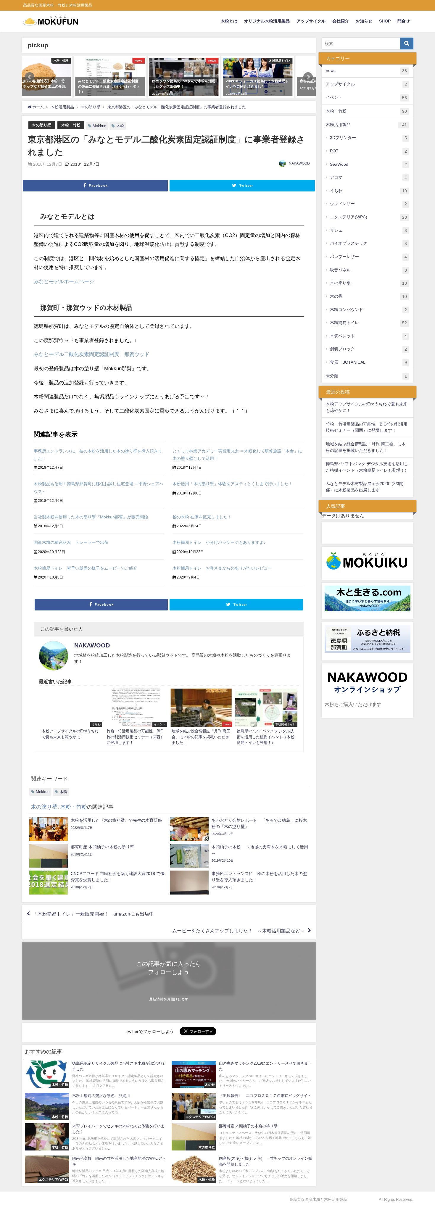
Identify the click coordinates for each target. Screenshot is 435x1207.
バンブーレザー (368, 256)
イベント (366, 97)
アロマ (368, 177)
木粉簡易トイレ (368, 322)
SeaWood (368, 164)
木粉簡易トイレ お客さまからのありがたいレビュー (222, 568)
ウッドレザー (368, 204)
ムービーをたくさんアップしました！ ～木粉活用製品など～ (238, 930)
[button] (29, 77)
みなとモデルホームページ (64, 281)
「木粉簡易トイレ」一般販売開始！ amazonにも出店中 (93, 913)
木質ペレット (368, 336)
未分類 (366, 376)
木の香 (368, 296)
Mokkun (99, 126)
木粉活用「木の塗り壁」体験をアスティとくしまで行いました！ (233, 484)
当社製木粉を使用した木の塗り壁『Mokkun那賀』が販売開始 (91, 517)
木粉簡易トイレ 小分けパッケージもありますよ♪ (219, 542)
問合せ (403, 21)
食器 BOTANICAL (368, 362)
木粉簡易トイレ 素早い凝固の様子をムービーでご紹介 (85, 568)
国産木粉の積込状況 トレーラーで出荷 (71, 542)
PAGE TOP (420, 1166)
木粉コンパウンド (368, 309)
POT (368, 151)
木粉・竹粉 (70, 125)
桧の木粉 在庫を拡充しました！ (202, 517)
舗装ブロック (368, 349)
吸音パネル (368, 270)
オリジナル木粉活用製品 (267, 21)
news (366, 70)
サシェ (368, 230)
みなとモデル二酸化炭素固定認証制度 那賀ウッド (91, 354)
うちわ (368, 190)
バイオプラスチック (368, 243)
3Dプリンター (368, 138)
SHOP (385, 21)
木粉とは (229, 21)
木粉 (120, 126)
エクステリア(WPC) (368, 217)
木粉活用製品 (366, 125)
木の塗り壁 (41, 125)
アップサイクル (311, 21)
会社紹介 (340, 21)
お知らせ (364, 21)
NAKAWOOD (299, 163)
